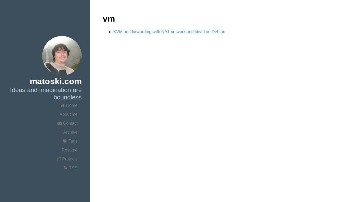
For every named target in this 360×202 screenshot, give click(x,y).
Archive (70, 132)
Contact (70, 123)
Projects (69, 159)
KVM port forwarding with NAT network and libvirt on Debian (169, 31)
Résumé (69, 150)
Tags (73, 141)
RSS (73, 168)
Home (71, 105)
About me (68, 114)
